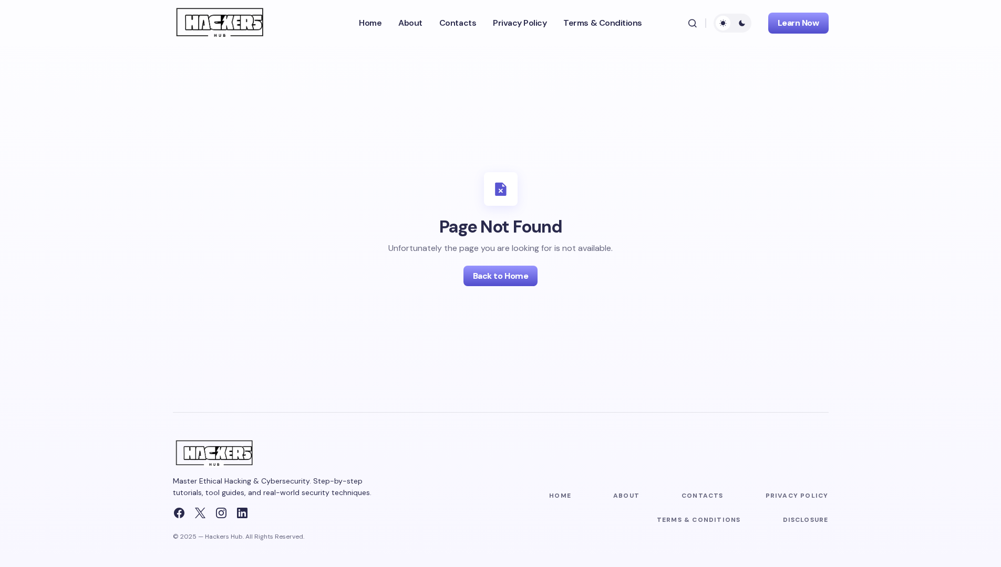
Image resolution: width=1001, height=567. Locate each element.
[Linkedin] (242, 512)
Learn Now (798, 22)
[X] (200, 512)
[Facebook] (179, 512)
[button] (692, 23)
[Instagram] (221, 512)
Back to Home (500, 275)
